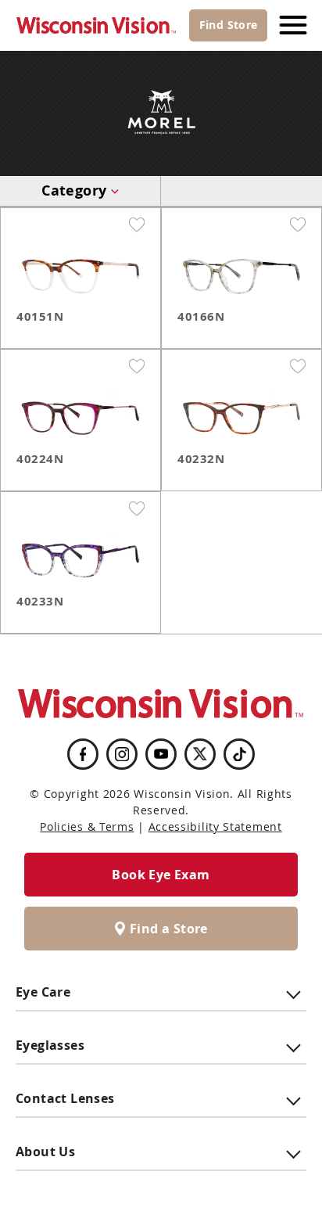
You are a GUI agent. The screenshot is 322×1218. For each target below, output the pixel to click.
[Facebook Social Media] (83, 754)
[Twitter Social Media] (200, 753)
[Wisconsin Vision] (96, 25)
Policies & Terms (87, 826)
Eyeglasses (50, 1045)
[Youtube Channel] (161, 754)
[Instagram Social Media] (122, 754)
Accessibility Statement (215, 826)
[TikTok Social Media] (239, 754)
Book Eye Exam (160, 874)
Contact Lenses (65, 1098)
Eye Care (43, 992)
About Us (45, 1151)
